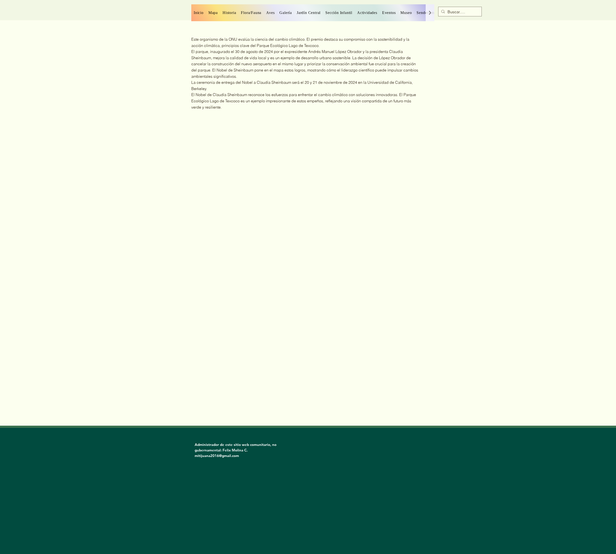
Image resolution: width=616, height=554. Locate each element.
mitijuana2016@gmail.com (217, 455)
